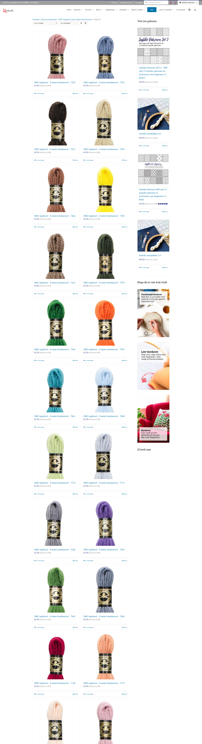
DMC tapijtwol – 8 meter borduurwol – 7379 (104, 282)
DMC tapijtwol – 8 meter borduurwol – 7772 (54, 482)
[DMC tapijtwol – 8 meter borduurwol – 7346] (56, 322)
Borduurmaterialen (49, 19)
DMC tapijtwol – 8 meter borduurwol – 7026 (104, 549)
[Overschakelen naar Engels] (170, 2)
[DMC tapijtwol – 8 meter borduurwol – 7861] (56, 388)
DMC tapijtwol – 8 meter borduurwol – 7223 (54, 82)
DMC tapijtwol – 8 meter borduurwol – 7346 (54, 349)
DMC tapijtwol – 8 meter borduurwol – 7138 (54, 683)
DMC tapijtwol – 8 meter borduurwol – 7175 (104, 683)
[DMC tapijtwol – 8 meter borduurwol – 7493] (105, 121)
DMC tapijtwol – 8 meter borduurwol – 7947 (104, 349)
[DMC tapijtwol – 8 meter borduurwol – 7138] (56, 655)
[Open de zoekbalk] (195, 10)
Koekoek (36, 19)
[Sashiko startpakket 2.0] (153, 114)
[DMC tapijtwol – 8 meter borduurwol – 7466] (56, 188)
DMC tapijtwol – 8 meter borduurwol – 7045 (54, 616)
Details (76, 93)
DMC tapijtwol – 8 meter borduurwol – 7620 (54, 549)
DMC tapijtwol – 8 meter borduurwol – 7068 (104, 616)
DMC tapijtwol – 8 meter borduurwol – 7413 (54, 282)
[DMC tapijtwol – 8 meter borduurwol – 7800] (105, 388)
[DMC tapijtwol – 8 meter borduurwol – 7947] (105, 322)
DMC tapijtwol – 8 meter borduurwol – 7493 (104, 149)
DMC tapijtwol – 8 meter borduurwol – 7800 (104, 416)
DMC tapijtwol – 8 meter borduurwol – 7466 (54, 215)
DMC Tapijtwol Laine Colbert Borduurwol (75, 19)
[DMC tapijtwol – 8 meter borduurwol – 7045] (56, 589)
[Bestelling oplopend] (56, 23)
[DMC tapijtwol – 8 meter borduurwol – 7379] (105, 255)
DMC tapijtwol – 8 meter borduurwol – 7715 (104, 482)
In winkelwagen (40, 93)
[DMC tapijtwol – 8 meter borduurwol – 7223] (56, 55)
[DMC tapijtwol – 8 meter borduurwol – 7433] (105, 188)
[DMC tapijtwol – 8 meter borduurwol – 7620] (56, 522)
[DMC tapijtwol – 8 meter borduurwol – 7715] (105, 455)
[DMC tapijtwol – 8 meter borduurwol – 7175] (105, 655)
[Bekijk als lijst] (85, 23)
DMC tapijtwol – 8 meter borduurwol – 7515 (54, 149)
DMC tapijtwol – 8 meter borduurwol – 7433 (104, 215)
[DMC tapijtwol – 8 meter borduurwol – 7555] (105, 55)
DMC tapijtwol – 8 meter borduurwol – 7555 (104, 82)
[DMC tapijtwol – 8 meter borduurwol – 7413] (56, 255)
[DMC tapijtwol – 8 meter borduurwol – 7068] (105, 589)
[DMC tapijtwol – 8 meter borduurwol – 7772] (56, 455)
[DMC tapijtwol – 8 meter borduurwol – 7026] (105, 522)
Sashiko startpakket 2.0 (150, 133)
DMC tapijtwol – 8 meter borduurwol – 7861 (54, 416)
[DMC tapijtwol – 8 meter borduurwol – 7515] (56, 121)
